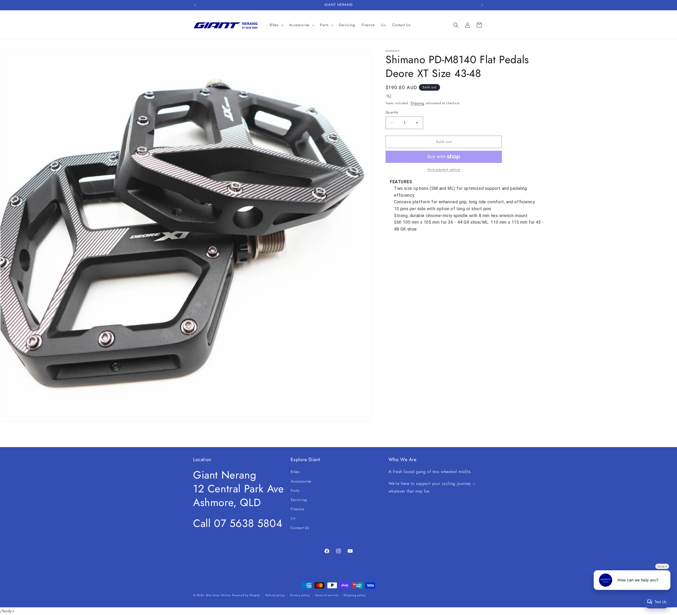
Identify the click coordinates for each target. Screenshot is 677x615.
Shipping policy (355, 595)
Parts (295, 490)
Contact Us (300, 527)
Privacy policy (300, 595)
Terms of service (326, 595)
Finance (297, 509)
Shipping (417, 103)
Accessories (301, 481)
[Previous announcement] (195, 5)
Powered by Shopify (246, 595)
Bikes (295, 471)
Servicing (299, 499)
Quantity (392, 112)
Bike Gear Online (218, 595)
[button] (276, 24)
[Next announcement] (482, 5)
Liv (293, 518)
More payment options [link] (443, 169)
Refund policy (275, 595)
